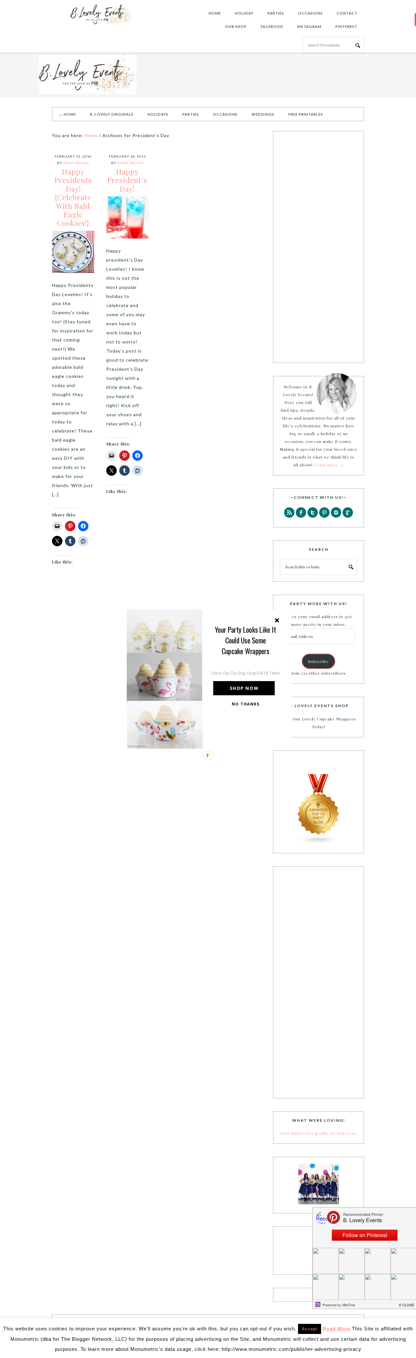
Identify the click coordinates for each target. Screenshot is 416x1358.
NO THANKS (246, 703)
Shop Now (244, 688)
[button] (245, 640)
